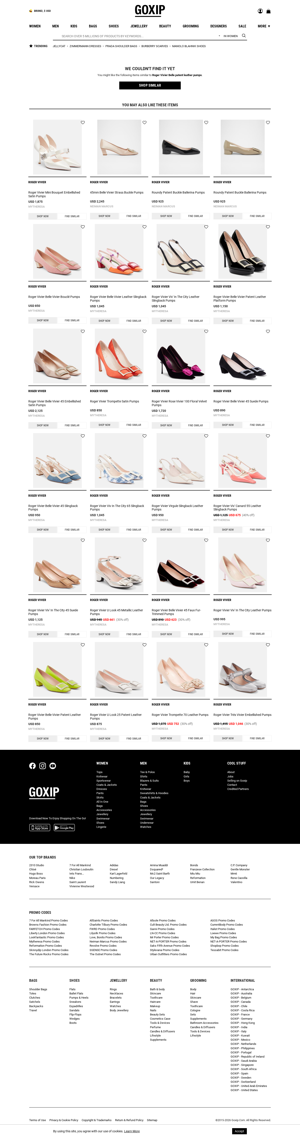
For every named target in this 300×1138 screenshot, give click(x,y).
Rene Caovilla (239, 878)
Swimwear (103, 818)
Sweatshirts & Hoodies (154, 793)
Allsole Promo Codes (163, 920)
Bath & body (157, 989)
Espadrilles (76, 1006)
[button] (150, 85)
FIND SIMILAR (72, 216)
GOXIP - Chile (239, 1006)
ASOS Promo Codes (222, 920)
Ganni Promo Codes (162, 929)
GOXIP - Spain (239, 1073)
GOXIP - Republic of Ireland (247, 1056)
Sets (193, 1014)
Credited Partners (238, 789)
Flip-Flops (75, 1014)
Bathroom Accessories (204, 1022)
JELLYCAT (59, 46)
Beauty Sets (157, 1014)
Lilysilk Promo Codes (103, 933)
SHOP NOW (43, 216)
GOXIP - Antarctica (242, 989)
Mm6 (234, 873)
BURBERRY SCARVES (155, 46)
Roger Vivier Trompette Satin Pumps (114, 401)
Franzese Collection (202, 869)
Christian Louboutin (81, 869)
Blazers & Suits (149, 780)
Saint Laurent (77, 882)
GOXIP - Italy (238, 1031)
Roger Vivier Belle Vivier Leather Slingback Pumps (118, 298)
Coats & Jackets (106, 784)
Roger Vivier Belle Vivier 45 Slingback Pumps (53, 507)
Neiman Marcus (101, 206)
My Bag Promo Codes (223, 937)
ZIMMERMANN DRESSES (86, 46)
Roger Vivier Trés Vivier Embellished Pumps (242, 715)
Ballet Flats (76, 993)
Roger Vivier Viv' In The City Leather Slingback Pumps (175, 298)
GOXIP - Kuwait (240, 1035)
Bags (99, 805)
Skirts (100, 797)
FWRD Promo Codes (102, 929)
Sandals (74, 1010)
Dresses (101, 789)
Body (193, 989)
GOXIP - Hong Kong (243, 1022)
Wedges (74, 1018)
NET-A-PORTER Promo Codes (168, 941)
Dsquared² (156, 869)
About (231, 772)
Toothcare (156, 997)
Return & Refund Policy (129, 1120)
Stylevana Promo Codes (164, 950)
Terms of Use (37, 1120)
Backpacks (36, 1006)
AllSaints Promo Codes (104, 920)
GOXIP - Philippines (243, 1048)
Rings (113, 989)
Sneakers (75, 1001)
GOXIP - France (240, 1014)
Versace (34, 886)
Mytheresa (36, 206)
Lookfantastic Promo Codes (46, 937)
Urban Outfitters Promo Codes (168, 954)
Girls (186, 776)
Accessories (104, 810)
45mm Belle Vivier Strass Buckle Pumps (116, 192)
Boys (187, 780)
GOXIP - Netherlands (243, 1044)
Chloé (32, 869)
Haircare (155, 1001)
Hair (192, 993)
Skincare (155, 993)
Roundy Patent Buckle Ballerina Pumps (178, 192)
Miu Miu (195, 873)
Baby (187, 772)
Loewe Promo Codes (223, 933)
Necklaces (116, 993)
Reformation (198, 878)
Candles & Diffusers (162, 1031)
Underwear (147, 822)
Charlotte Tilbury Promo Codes (108, 924)
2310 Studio (36, 865)
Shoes (100, 822)
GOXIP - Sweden (241, 1077)
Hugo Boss (36, 873)
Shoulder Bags (38, 989)
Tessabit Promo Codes (224, 950)
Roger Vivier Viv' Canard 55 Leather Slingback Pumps (237, 507)
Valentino (236, 882)
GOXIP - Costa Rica (243, 1010)
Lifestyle (155, 1035)
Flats (72, 989)
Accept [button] (239, 1131)
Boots (73, 1022)
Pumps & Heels (79, 997)
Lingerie (101, 827)
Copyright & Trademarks (97, 1120)
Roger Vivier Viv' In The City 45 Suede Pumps (53, 612)
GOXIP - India (239, 1027)
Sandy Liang (117, 882)
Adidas (114, 865)
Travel (33, 1010)
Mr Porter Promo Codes (164, 937)
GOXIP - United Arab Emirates (249, 1086)
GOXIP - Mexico (240, 1039)
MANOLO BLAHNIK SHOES (189, 46)
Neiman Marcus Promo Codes (108, 941)
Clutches (34, 997)
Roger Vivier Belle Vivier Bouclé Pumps (54, 297)
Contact (232, 784)
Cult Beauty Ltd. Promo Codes (168, 924)
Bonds (194, 865)
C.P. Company (239, 865)
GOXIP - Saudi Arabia (244, 1060)
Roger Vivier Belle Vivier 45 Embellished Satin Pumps (54, 403)
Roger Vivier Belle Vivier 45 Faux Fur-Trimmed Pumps (176, 612)
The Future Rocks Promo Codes (49, 954)
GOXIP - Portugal (241, 1052)
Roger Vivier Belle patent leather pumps (177, 75)
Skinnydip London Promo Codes (49, 950)
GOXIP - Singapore (242, 1065)
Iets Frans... (76, 873)
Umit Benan (197, 882)
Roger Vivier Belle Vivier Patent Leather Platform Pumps (239, 298)
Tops (99, 772)
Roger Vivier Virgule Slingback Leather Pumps (177, 507)
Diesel (114, 869)
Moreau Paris (37, 878)
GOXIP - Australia (241, 993)
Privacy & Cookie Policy (63, 1120)
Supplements (158, 1039)
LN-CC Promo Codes (162, 933)
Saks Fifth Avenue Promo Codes (170, 945)
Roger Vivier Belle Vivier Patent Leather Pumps (54, 716)
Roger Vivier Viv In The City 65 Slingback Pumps (117, 507)
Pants (100, 793)
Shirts (143, 776)
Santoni (154, 882)
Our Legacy (157, 878)
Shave (194, 1001)
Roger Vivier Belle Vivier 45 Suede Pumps (240, 401)
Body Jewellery (119, 1010)
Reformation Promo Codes (45, 945)
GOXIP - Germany (241, 1018)
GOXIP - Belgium (241, 997)
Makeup (155, 1006)
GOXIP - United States (244, 1090)
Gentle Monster (240, 869)
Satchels (34, 1001)
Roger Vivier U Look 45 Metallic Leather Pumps (116, 612)
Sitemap (152, 1120)
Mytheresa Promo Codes (44, 941)
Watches (145, 827)
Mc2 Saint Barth (160, 873)
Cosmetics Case (160, 1018)
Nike (72, 878)
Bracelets (116, 997)
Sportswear (103, 780)
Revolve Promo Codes (103, 945)
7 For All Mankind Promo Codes (48, 920)
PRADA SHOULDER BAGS (121, 46)
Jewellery (102, 814)
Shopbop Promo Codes (224, 945)
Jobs (230, 776)
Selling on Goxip (237, 780)
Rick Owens (36, 882)
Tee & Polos (147, 772)
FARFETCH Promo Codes (44, 929)
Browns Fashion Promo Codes (48, 924)
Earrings (115, 1001)
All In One (102, 801)
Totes (32, 993)
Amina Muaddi (159, 865)
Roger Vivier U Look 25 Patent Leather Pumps (116, 716)
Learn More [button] (132, 1131)
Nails (153, 1010)
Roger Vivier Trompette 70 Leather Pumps (180, 715)
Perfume (155, 1027)
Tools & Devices (160, 1022)
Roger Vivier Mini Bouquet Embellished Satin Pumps (54, 194)
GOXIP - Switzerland (243, 1081)
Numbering (116, 878)
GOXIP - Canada (241, 1001)
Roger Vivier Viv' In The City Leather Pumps (242, 610)
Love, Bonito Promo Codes (106, 937)
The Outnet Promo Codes (105, 954)
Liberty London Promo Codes (47, 933)
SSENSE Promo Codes (103, 950)
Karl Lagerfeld (118, 873)
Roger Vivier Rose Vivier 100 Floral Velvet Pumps (179, 403)
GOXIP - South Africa (244, 1069)
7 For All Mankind (80, 865)
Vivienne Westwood (81, 886)
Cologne (195, 1010)
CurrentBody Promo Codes (226, 924)
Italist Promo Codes (222, 929)
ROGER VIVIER (37, 182)
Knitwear (101, 776)
